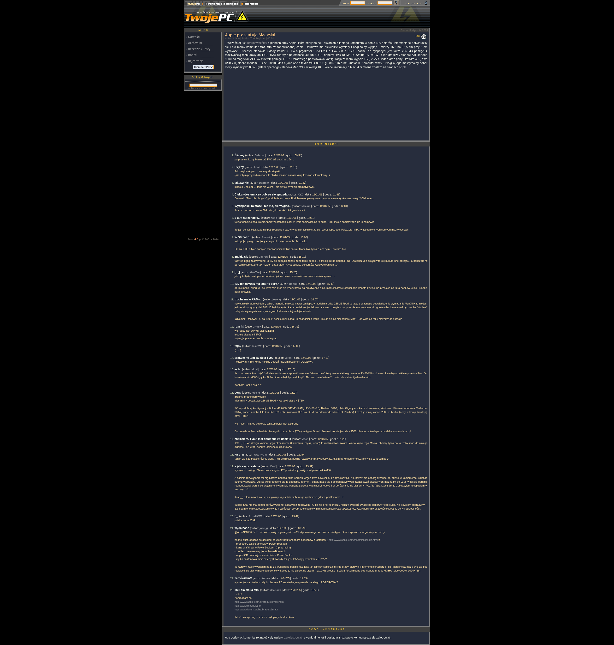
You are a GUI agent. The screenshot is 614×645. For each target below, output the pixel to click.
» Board (191, 54)
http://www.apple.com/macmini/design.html (353, 539)
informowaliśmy (257, 43)
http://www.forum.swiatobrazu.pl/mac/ (256, 609)
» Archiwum (194, 42)
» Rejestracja (194, 60)
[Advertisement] (342, 17)
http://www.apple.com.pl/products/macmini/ (259, 601)
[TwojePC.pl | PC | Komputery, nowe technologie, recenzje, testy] (192, 4)
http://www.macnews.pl (248, 605)
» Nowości (193, 36)
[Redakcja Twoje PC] (250, 4)
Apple (403, 67)
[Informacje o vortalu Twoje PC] (220, 4)
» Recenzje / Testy (198, 48)
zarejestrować (293, 637)
